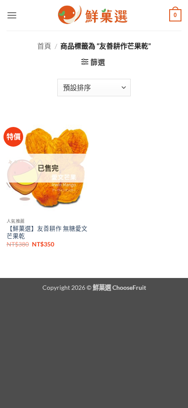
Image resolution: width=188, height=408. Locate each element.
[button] (12, 15)
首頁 (44, 46)
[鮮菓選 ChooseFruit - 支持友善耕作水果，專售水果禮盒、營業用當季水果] (94, 15)
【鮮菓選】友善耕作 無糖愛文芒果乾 (47, 232)
